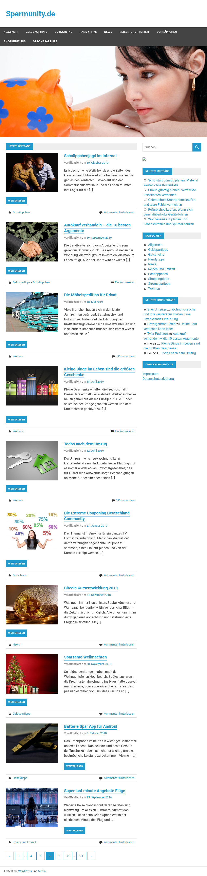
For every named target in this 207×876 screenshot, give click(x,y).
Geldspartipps (36, 32)
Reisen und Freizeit (134, 32)
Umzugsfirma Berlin (161, 324)
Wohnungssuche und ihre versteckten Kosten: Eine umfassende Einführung (169, 314)
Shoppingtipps (15, 41)
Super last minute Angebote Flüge (94, 790)
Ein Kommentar (124, 282)
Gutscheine (63, 32)
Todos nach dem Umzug (85, 444)
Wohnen (18, 356)
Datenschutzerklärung (158, 379)
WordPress (25, 871)
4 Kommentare (125, 356)
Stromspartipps (45, 41)
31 (81, 856)
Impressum (150, 374)
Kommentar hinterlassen (119, 212)
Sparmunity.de (30, 13)
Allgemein (11, 32)
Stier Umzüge (156, 309)
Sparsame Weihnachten (85, 657)
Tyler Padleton (157, 334)
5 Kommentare (125, 500)
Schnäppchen (167, 32)
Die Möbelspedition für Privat (90, 294)
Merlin (42, 871)
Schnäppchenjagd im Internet (90, 155)
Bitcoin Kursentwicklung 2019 (91, 588)
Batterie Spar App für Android (90, 726)
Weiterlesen (16, 201)
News (108, 32)
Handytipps (88, 32)
